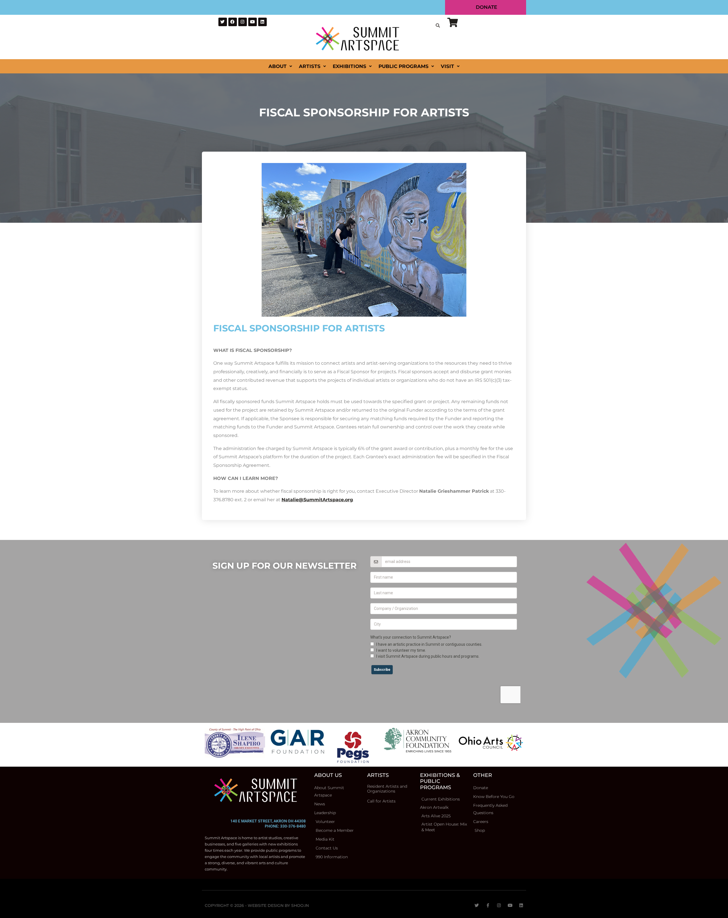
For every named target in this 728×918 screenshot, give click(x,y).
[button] (364, 915)
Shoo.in (300, 900)
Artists (309, 61)
